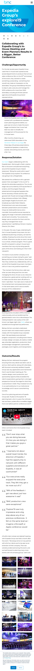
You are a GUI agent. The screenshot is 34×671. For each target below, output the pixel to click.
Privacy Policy (8, 658)
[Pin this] (16, 36)
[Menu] (32, 2)
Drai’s (23, 322)
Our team (5, 162)
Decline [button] (20, 667)
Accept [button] (13, 667)
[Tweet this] (8, 36)
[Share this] (4, 36)
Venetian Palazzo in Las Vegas (14, 143)
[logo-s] (7, 2)
